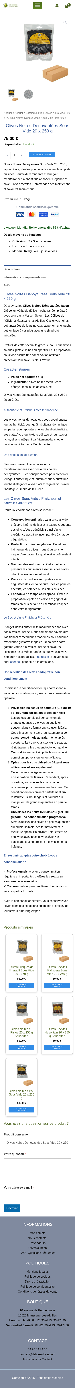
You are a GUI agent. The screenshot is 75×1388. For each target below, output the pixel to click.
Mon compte (38, 1233)
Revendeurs (38, 1243)
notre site (43, 656)
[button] (65, 22)
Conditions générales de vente (37, 1291)
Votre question (15, 1154)
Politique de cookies (37, 1276)
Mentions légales (38, 1271)
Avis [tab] (7, 285)
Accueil (8, 112)
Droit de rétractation (37, 1281)
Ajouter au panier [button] (21, 985)
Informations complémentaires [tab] (25, 277)
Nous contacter (37, 1238)
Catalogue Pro (33, 112)
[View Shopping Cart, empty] (68, 7)
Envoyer (12, 1208)
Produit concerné (16, 1134)
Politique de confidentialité (37, 1286)
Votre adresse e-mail (19, 1187)
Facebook (14, 661)
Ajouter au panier (42, 154)
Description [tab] (12, 269)
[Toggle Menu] (37, 5)
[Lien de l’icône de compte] (57, 5)
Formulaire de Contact (37, 1359)
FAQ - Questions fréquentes (37, 1252)
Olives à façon (37, 1248)
